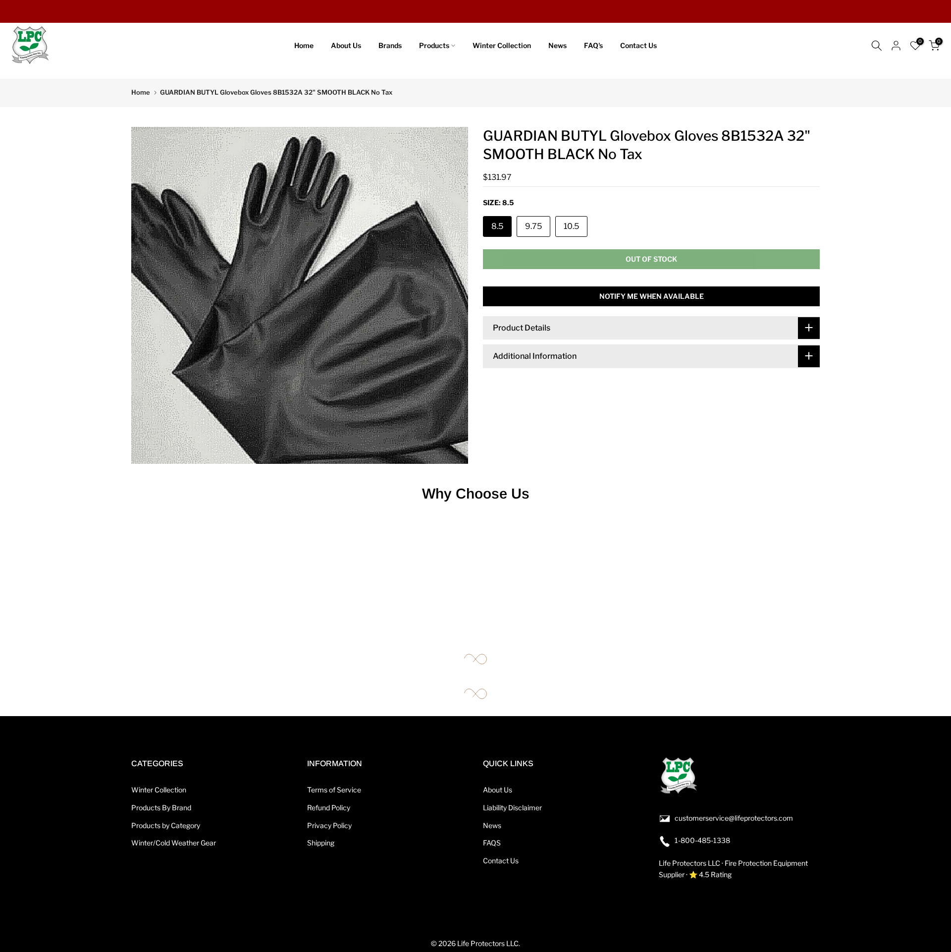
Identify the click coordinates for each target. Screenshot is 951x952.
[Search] (876, 45)
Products (434, 45)
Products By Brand (161, 807)
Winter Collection (502, 45)
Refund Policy (328, 807)
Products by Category (165, 825)
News (557, 45)
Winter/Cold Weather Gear (173, 843)
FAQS (492, 843)
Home (304, 45)
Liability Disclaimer (512, 807)
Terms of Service (334, 789)
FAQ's (593, 45)
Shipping (320, 843)
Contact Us (638, 45)
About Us (346, 45)
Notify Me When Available (651, 295)
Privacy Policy (329, 825)
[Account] (896, 46)
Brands (390, 45)
